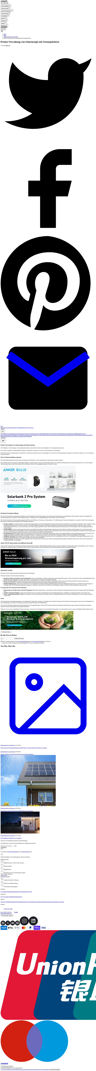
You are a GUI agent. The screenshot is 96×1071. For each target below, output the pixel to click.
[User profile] (7, 3)
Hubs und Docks (51, 433)
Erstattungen (17, 1069)
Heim (5, 34)
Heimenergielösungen (25, 435)
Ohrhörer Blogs (74, 435)
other (12, 433)
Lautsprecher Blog (49, 435)
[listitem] (3, 925)
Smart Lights (30, 433)
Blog (5, 35)
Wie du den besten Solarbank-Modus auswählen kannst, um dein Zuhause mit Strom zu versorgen (24, 747)
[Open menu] (2, 31)
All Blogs (3, 438)
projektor (5, 436)
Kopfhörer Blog (66, 435)
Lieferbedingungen (9, 1069)
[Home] (15, 1)
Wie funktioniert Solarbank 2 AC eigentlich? (11, 838)
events (19, 436)
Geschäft (74, 433)
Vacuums (8, 433)
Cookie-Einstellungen (54, 1069)
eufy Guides (3, 433)
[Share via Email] (48, 425)
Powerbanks (58, 433)
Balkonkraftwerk (9, 435)
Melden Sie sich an (19, 638)
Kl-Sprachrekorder (25, 436)
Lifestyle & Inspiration (66, 433)
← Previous (3, 632)
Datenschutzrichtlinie (25, 1069)
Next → (9, 632)
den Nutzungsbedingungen (23, 641)
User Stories (36, 433)
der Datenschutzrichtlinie (38, 641)
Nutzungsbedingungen (13, 851)
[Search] (2, 3)
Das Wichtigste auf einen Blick (37, 435)
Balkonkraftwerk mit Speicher (11, 36)
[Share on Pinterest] (48, 330)
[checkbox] (2, 849)
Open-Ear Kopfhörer (13, 436)
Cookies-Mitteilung (45, 1069)
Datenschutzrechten (26, 851)
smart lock (24, 433)
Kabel (45, 433)
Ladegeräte (41, 433)
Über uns (3, 1069)
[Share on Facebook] (48, 235)
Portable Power (16, 435)
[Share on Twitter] (48, 140)
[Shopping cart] (4, 3)
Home (20, 433)
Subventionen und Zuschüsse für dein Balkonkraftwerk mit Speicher (17, 811)
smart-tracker (16, 433)
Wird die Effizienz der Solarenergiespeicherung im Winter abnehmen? (17, 754)
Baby (30, 436)
